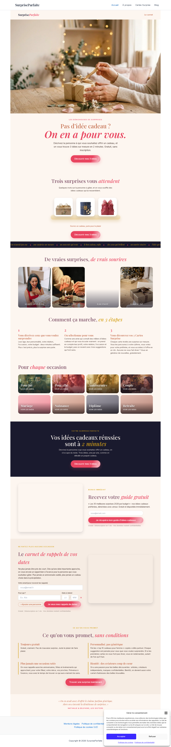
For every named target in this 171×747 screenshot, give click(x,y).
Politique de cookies (125, 742)
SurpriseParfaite (27, 5)
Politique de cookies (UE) (86, 727)
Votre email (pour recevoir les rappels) (33, 583)
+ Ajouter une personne (31, 604)
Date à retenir (67, 593)
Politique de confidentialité (144, 742)
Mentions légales (72, 723)
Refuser (152, 736)
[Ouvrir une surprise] (63, 207)
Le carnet (148, 15)
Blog (156, 5)
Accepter (121, 736)
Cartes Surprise (142, 5)
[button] (166, 713)
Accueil (114, 5)
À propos (126, 5)
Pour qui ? (22, 593)
